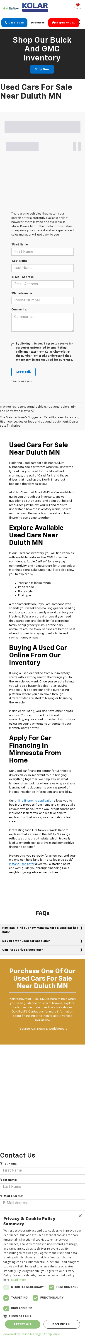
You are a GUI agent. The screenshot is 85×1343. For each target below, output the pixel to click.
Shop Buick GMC (65, 22)
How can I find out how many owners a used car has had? (40, 930)
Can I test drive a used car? (22, 949)
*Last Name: (8, 1180)
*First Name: (8, 1164)
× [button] (80, 1216)
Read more (18, 1280)
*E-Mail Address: (11, 1196)
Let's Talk (23, 371)
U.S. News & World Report (49, 1028)
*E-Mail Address (22, 277)
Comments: (19, 309)
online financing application (34, 800)
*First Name (19, 244)
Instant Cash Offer (21, 864)
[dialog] (42, 1277)
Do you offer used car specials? (26, 941)
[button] (14, 22)
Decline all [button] (61, 1324)
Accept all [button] (23, 1324)
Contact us (36, 1011)
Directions (38, 22)
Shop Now (42, 69)
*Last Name (19, 261)
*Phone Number (21, 293)
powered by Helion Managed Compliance (31, 1334)
